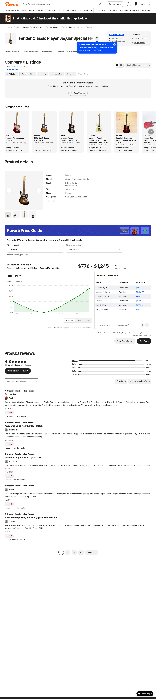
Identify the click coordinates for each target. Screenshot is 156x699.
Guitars (24, 10)
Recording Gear (72, 10)
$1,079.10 (140, 305)
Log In (149, 4)
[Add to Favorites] (97, 38)
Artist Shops (123, 10)
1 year (78, 320)
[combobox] (33, 249)
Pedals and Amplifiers (37, 10)
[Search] (99, 4)
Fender (68, 175)
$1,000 (138, 301)
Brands (97, 10)
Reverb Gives (135, 10)
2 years (87, 320)
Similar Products (12, 51)
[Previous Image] (8, 190)
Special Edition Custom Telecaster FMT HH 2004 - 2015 (126, 140)
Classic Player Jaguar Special (15, 139)
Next (90, 552)
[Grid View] (117, 65)
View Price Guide (124, 341)
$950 (138, 309)
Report (9, 412)
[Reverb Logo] (11, 4)
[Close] (114, 44)
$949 (138, 296)
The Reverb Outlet (12, 10)
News (104, 10)
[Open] (61, 249)
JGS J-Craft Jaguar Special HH (41, 139)
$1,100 (138, 288)
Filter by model (13, 245)
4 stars (75, 364)
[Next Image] (39, 190)
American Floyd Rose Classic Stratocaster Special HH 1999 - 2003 (98, 140)
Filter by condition (73, 245)
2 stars (74, 371)
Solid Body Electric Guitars (76, 197)
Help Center (146, 10)
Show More (50, 201)
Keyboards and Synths (56, 10)
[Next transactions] (147, 325)
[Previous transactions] (142, 325)
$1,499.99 (140, 292)
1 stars (74, 374)
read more (115, 405)
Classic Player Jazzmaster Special (69, 139)
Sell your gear (115, 4)
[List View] (121, 65)
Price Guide (47, 51)
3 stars (75, 367)
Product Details (31, 51)
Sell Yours (144, 341)
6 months (69, 320)
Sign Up (142, 4)
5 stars (75, 360)
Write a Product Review (17, 371)
